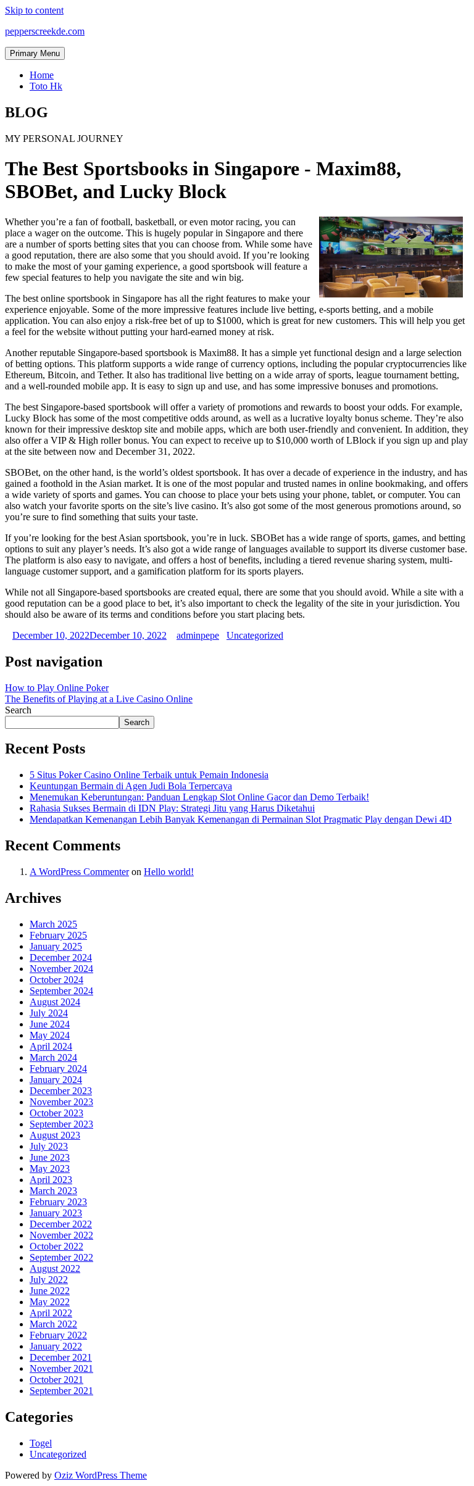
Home (42, 75)
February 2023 (58, 1202)
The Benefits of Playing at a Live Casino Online (99, 699)
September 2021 (61, 1390)
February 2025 (58, 935)
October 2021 (56, 1379)
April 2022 (51, 1313)
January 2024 (56, 1079)
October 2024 (56, 979)
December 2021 (61, 1357)
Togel (41, 1443)
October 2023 (56, 1113)
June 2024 (50, 1024)
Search (18, 710)
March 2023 (53, 1190)
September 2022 (61, 1257)
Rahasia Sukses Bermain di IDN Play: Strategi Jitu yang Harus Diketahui (172, 808)
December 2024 (61, 957)
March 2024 (53, 1057)
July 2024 (49, 1013)
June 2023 (50, 1157)
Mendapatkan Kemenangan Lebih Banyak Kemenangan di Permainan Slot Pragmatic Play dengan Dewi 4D (241, 819)
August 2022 (55, 1268)
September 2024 (61, 991)
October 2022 (56, 1246)
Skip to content (34, 10)
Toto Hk (46, 86)
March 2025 (53, 924)
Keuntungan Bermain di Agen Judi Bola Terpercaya (131, 786)
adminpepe (198, 635)
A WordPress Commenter (79, 871)
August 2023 (55, 1135)
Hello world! (169, 871)
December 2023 (61, 1090)
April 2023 (51, 1179)
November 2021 (61, 1368)
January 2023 (56, 1213)
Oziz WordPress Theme (100, 1475)
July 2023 (49, 1146)
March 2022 (53, 1324)
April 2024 (51, 1046)
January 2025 (56, 946)
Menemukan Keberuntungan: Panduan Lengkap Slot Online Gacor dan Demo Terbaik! (199, 797)
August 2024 (55, 1002)
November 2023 (61, 1102)
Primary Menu (35, 53)
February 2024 (58, 1068)
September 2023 (61, 1124)
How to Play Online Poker (57, 688)
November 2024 (61, 968)
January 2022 (56, 1346)
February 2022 (58, 1335)
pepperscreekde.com (45, 31)
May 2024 (50, 1035)
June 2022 (50, 1290)
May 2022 (50, 1302)
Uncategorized (255, 635)
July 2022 (49, 1279)
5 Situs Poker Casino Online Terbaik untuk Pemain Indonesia (149, 775)
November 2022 (61, 1235)
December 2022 (61, 1224)
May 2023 (50, 1168)
